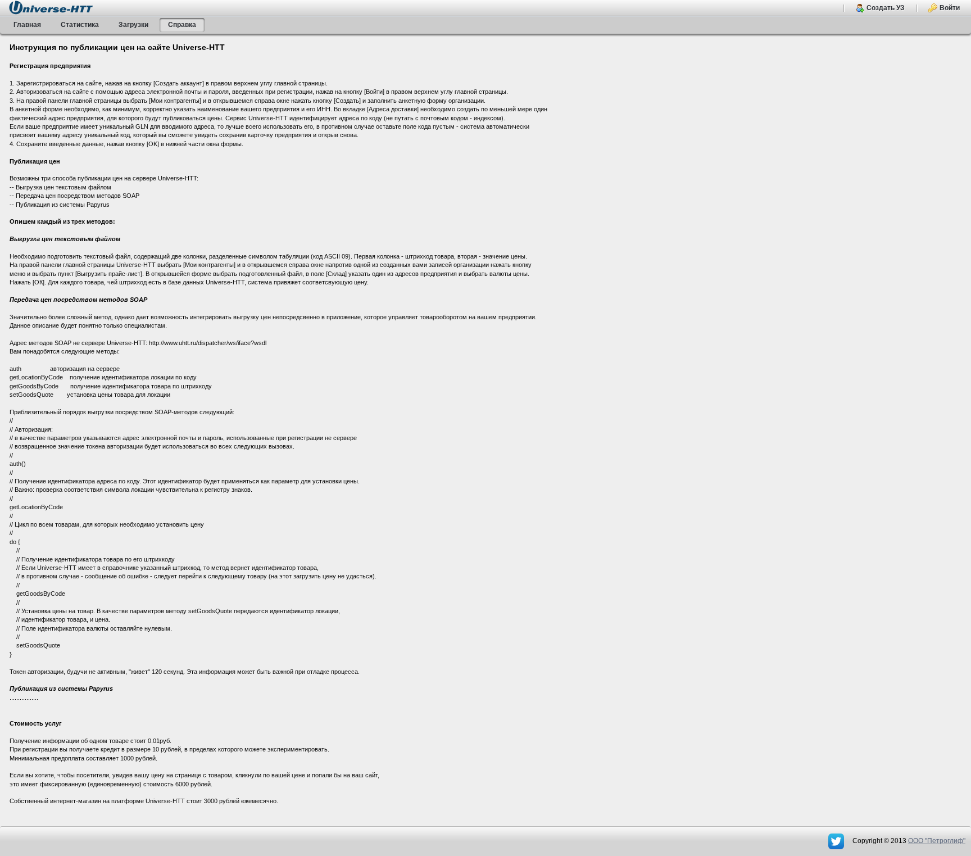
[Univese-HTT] (50, 7)
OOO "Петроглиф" (936, 841)
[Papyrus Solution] (837, 841)
